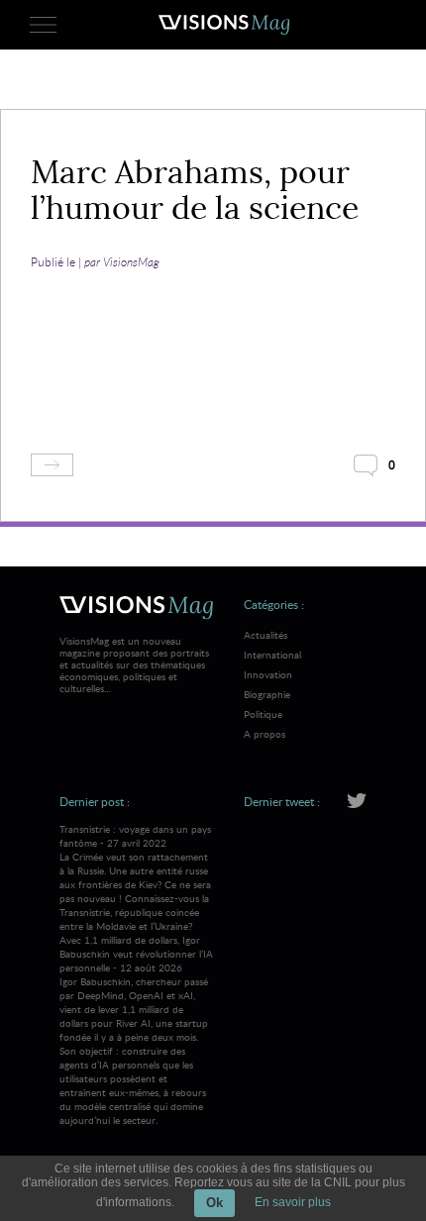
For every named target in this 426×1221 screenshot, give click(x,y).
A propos (264, 734)
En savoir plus (293, 1202)
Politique (263, 714)
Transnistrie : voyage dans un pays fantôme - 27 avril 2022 (135, 877)
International (272, 654)
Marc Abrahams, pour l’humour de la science (195, 190)
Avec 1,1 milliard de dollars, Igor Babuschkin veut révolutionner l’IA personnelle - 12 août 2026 (136, 1030)
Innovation (268, 674)
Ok (214, 1202)
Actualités (265, 635)
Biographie (267, 694)
